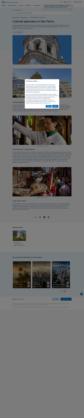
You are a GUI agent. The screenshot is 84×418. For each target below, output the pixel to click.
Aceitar (55, 106)
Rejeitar (48, 106)
